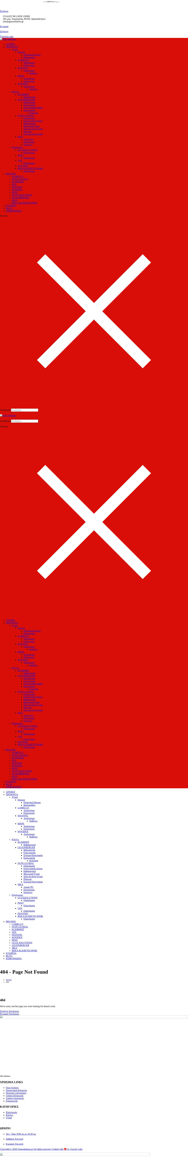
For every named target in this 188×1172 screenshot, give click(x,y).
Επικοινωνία (11, 1101)
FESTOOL (23, 68)
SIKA (20, 136)
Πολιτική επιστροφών (16, 1093)
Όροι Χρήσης (12, 1087)
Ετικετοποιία (29, 105)
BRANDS (11, 174)
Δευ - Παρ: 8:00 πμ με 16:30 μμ (21, 1134)
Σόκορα (21, 52)
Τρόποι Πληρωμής (15, 1095)
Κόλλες (15, 92)
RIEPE (21, 76)
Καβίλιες (33, 73)
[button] (94, 413)
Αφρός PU (28, 139)
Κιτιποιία (33, 113)
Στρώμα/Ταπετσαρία (33, 107)
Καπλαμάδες (29, 57)
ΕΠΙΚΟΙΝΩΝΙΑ (14, 211)
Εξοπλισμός (29, 65)
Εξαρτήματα (29, 118)
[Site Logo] (8, 39)
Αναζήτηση (5, 410)
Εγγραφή (4, 26)
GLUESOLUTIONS (27, 150)
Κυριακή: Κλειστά (14, 1144)
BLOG (9, 208)
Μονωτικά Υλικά (32, 126)
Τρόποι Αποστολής (15, 1098)
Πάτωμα (27, 131)
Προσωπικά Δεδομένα (16, 1090)
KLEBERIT (23, 94)
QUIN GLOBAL (26, 115)
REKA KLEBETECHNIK (30, 168)
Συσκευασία (29, 110)
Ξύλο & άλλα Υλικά (33, 129)
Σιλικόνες (28, 144)
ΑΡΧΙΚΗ (10, 44)
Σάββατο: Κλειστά (14, 1139)
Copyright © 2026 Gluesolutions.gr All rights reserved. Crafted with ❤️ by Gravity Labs (41, 1149)
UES (20, 160)
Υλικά (15, 49)
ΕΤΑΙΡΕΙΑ (11, 205)
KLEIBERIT (18, 181)
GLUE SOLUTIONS (22, 195)
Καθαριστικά (30, 97)
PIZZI (20, 155)
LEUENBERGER (26, 99)
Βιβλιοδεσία (29, 102)
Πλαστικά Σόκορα (32, 54)
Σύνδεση (4, 31)
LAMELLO (23, 60)
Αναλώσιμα (29, 62)
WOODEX (23, 84)
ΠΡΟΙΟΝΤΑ (12, 47)
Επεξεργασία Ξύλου (33, 121)
